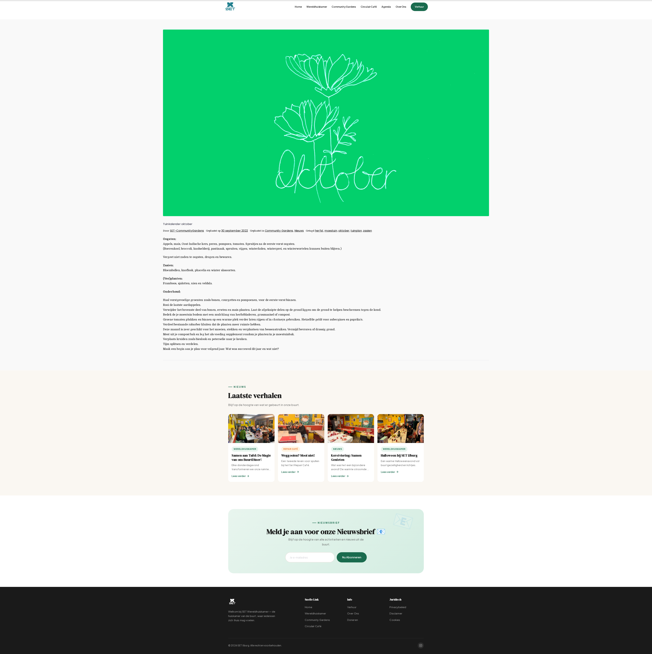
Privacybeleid (398, 607)
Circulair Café (369, 6)
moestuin (330, 231)
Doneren (352, 619)
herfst (319, 231)
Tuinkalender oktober (177, 224)
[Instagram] (421, 645)
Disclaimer (396, 613)
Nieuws (299, 231)
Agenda (386, 6)
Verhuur (419, 6)
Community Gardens (344, 6)
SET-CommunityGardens (187, 231)
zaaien (367, 231)
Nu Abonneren (351, 557)
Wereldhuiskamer (316, 6)
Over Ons (401, 6)
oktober (343, 231)
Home (298, 6)
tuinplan (356, 231)
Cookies (395, 619)
